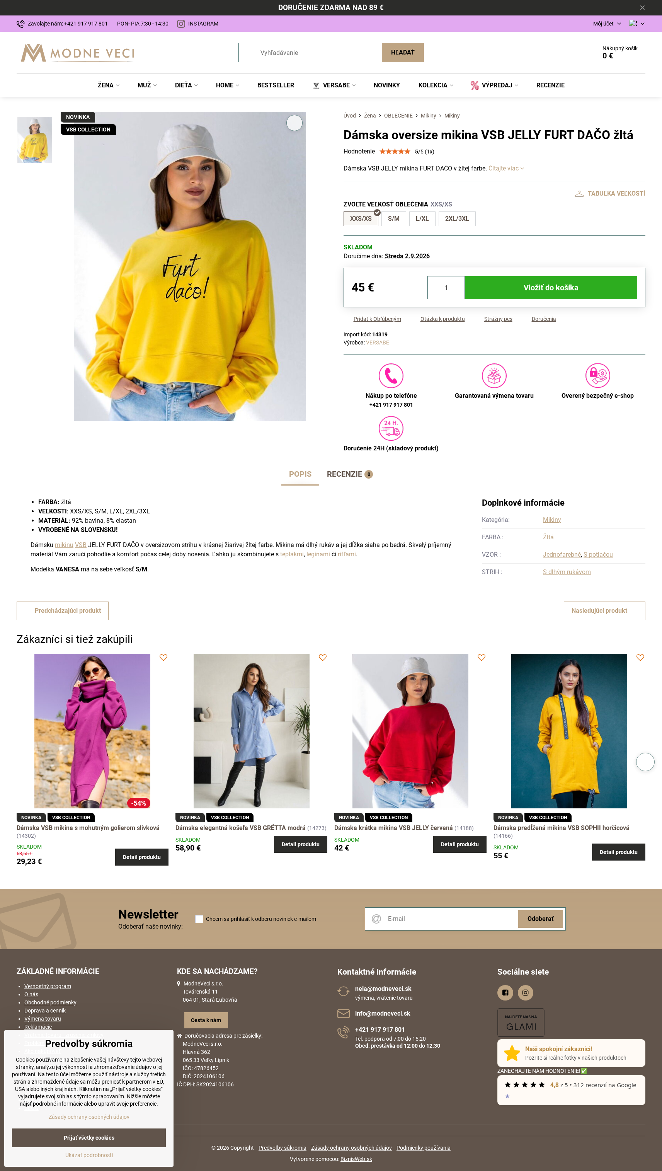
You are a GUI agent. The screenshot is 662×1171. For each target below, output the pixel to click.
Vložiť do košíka (551, 287)
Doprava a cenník (45, 1010)
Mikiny (552, 519)
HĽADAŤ (403, 52)
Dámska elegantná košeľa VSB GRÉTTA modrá (241, 828)
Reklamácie (38, 1027)
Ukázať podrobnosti (89, 1155)
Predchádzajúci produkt (68, 610)
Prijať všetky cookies (89, 1138)
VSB (81, 545)
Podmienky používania (424, 1148)
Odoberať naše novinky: (150, 926)
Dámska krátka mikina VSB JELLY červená (394, 828)
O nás (31, 994)
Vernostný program (47, 986)
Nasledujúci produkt (599, 610)
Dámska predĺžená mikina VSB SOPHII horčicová (562, 828)
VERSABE (377, 342)
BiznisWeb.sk (356, 1159)
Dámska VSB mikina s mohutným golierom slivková (88, 828)
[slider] (395, 151)
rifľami (347, 554)
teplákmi (292, 554)
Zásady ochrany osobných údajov (351, 1148)
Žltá (548, 537)
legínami (318, 554)
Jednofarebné (562, 554)
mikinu (64, 545)
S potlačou (598, 554)
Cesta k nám (206, 1020)
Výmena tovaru (42, 1019)
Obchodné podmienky (50, 1002)
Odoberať (541, 918)
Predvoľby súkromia (282, 1148)
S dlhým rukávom (567, 572)
